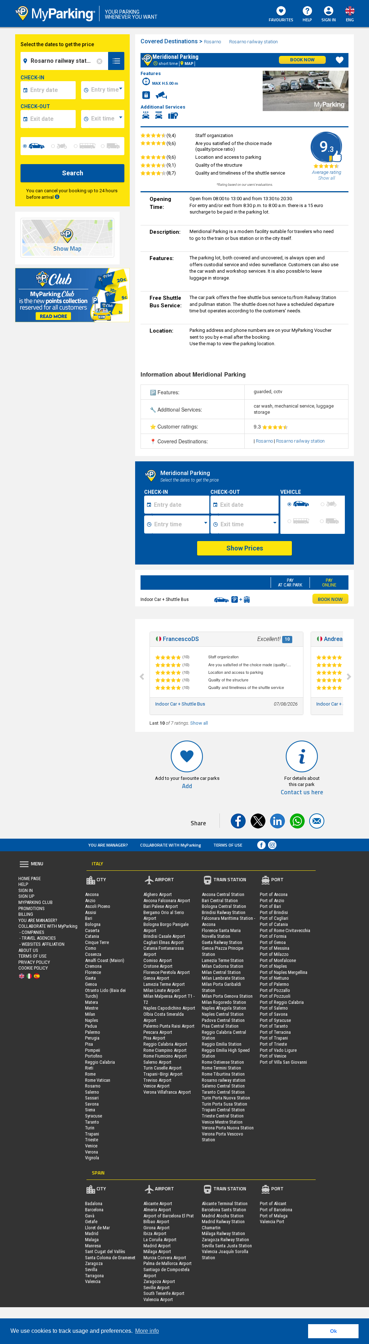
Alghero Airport (157, 894)
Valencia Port (272, 1221)
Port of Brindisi (274, 912)
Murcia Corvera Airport (164, 1257)
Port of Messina (274, 948)
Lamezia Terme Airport (164, 984)
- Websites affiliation (41, 944)
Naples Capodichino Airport (169, 1008)
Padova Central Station (223, 1020)
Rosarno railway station (253, 41)
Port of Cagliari (274, 918)
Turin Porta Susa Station (224, 1104)
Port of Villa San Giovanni (283, 1062)
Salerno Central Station (223, 1086)
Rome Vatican (97, 1080)
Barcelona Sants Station (224, 1209)
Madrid (91, 1233)
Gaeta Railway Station (222, 942)
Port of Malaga (274, 1215)
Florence (93, 972)
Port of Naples (273, 966)
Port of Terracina (275, 1032)
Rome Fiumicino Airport (165, 1056)
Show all (199, 723)
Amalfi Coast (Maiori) (104, 960)
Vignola (92, 1157)
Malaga (92, 1239)
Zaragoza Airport (159, 1281)
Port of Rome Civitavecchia (285, 930)
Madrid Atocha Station (223, 1215)
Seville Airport (156, 1287)
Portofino (93, 1056)
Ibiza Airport (154, 1233)
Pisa (89, 1044)
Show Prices (244, 548)
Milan (90, 1014)
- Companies (31, 932)
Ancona (92, 894)
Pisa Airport (154, 1038)
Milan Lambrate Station (223, 978)
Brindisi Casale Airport (164, 936)
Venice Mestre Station (222, 1122)
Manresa (93, 1245)
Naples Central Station (223, 1014)
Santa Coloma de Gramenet (110, 1257)
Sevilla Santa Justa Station (227, 1245)
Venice (91, 1145)
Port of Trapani (274, 1038)
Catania (92, 936)
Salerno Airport (157, 1062)
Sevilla (91, 1269)
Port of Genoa (273, 942)
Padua (91, 1026)
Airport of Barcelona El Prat (168, 1215)
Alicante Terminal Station (225, 1203)
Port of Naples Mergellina (283, 972)
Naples (91, 1020)
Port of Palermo (274, 984)
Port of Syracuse (275, 1020)
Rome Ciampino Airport (165, 1050)
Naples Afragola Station (224, 1008)
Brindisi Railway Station (223, 912)
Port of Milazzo (274, 954)
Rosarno (212, 41)
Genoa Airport (156, 978)
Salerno (92, 1092)
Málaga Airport (157, 1251)
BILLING (25, 914)
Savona (92, 1104)
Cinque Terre (97, 942)
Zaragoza (94, 1263)
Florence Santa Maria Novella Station (221, 933)
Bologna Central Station (224, 906)
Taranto (92, 1122)
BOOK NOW (330, 599)
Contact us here (302, 792)
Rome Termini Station (221, 1068)
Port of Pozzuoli (275, 996)
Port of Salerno (274, 1008)
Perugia (92, 1038)
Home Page (29, 878)
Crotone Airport (158, 966)
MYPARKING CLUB (35, 902)
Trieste (91, 1139)
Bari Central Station (220, 900)
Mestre (91, 1008)
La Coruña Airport (160, 1239)
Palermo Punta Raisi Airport (169, 1026)
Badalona (93, 1203)
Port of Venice (273, 1056)
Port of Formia (273, 936)
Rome (90, 1074)
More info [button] (147, 1331)
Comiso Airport (157, 960)
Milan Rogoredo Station (224, 1002)
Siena (90, 1109)
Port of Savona (274, 1014)
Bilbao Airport (156, 1221)
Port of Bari (270, 906)
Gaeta (90, 978)
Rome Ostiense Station (223, 1062)
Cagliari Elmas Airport (163, 942)
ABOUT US (28, 950)
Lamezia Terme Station (223, 960)
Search (72, 173)
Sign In (25, 890)
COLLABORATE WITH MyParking (170, 845)
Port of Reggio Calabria (282, 1002)
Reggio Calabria (100, 1062)
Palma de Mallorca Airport (167, 1263)
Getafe (91, 1221)
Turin (89, 1127)
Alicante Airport (157, 1203)
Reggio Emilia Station (221, 1044)
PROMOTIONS (31, 908)
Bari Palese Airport (160, 906)
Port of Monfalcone (278, 960)
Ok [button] (333, 1331)
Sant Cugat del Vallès (105, 1251)
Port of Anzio (272, 900)
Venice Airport (156, 1086)
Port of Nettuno (274, 978)
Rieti (89, 1068)
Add (187, 786)
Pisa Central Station (220, 1026)
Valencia (93, 1281)
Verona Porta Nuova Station (228, 1127)
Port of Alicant (273, 1203)
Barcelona (94, 1209)
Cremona (93, 966)
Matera (91, 1002)
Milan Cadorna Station (222, 966)
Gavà (89, 1215)
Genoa (91, 984)
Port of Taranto (274, 1026)
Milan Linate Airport (161, 990)
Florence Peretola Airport (166, 972)
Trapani (92, 1134)
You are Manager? (108, 845)
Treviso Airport (157, 1080)
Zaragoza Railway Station (225, 1239)
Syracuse (93, 1116)
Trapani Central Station (223, 1109)
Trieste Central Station (223, 1116)
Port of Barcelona (276, 1209)
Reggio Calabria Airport (165, 1044)
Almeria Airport (157, 1209)
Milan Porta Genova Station (227, 996)
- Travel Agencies (37, 938)
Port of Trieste (273, 1044)
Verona (91, 1152)
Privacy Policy (34, 962)
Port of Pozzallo (275, 990)
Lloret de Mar (97, 1227)
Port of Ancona (274, 894)
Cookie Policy (33, 968)
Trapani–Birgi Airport (163, 1074)
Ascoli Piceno (97, 906)
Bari (88, 918)
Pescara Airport (157, 1032)
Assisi (90, 912)
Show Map (67, 248)
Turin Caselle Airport (162, 1068)
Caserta (92, 930)
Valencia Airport (158, 1299)
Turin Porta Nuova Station (226, 1098)
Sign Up (26, 896)
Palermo (92, 1032)
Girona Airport (156, 1227)
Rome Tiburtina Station (223, 1074)
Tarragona (94, 1275)
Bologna (93, 924)
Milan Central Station (221, 972)
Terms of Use (227, 845)
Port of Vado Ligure (278, 1050)
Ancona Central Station (223, 894)
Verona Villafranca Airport (167, 1092)
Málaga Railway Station (223, 1233)
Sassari (92, 1098)
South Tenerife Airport (163, 1293)
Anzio (90, 900)
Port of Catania (274, 924)
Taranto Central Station (223, 1092)
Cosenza (93, 954)
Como (90, 948)
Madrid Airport (157, 1245)
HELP (307, 19)
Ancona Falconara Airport (166, 900)
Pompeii (92, 1050)
